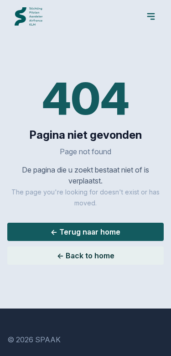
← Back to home (85, 255)
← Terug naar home (85, 231)
